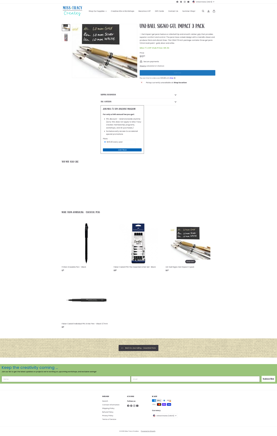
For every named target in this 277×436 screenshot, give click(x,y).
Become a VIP (144, 11)
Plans (105, 138)
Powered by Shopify (148, 431)
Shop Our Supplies (97, 11)
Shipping (143, 66)
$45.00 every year (115, 142)
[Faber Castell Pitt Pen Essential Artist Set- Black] (138, 246)
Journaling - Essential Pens (86, 212)
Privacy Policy (107, 415)
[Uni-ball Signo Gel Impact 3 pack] (73, 185)
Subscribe (268, 378)
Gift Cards (159, 11)
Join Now (122, 149)
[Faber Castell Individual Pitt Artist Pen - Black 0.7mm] (86, 303)
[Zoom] (104, 51)
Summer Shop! (188, 11)
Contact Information (111, 405)
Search (105, 401)
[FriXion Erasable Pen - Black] (86, 246)
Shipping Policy (108, 408)
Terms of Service (109, 419)
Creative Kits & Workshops (122, 11)
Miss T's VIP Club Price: (154, 48)
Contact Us (173, 11)
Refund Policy (107, 412)
